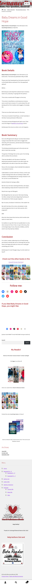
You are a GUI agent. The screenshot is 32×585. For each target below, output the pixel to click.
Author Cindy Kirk (11, 9)
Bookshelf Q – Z (11, 476)
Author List (6, 479)
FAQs (8, 495)
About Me (9, 492)
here (14, 361)
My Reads (6, 487)
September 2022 (5, 454)
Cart (24, 581)
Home (4, 9)
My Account (5, 582)
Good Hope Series (16, 262)
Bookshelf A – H (8, 471)
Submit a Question (8, 484)
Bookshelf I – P (11, 473)
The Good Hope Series (21, 9)
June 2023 (4, 451)
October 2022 (5, 453)
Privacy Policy (5, 576)
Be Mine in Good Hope (17, 123)
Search (3, 340)
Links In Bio (7, 482)
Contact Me (10, 489)
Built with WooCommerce (16, 576)
